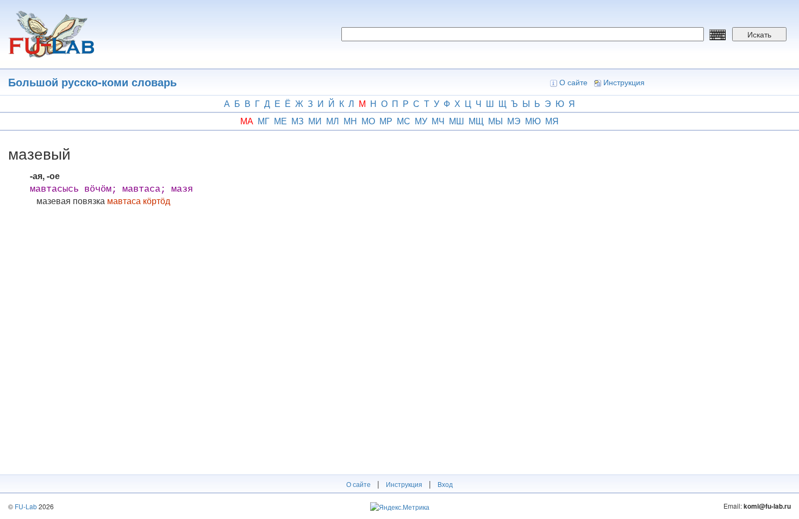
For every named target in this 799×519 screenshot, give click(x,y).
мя (552, 121)
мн (350, 121)
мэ (514, 121)
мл (332, 121)
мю (533, 121)
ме (280, 121)
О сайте (573, 82)
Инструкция (624, 82)
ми (315, 121)
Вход (445, 484)
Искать (759, 34)
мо (368, 121)
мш (456, 121)
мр (385, 121)
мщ (476, 121)
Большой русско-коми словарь (92, 82)
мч (438, 121)
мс (403, 121)
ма (246, 121)
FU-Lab (26, 506)
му (421, 121)
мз (297, 121)
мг (264, 121)
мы (495, 121)
